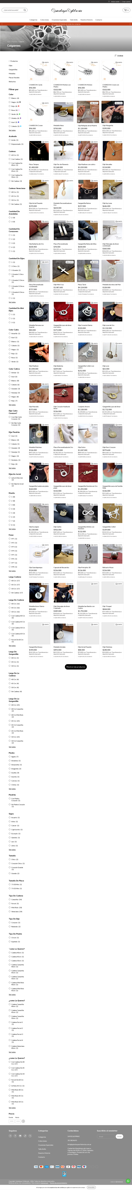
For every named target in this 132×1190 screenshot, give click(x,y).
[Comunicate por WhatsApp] (128, 1181)
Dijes (10, 65)
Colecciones (44, 20)
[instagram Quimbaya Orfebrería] (10, 1135)
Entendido (91, 1187)
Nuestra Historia (87, 20)
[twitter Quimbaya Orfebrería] (30, 1135)
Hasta (17, 1117)
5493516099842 (74, 1136)
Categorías (33, 20)
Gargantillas (13, 69)
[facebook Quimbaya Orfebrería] (15, 1135)
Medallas (12, 73)
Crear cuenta (126, 1)
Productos (14, 41)
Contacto (98, 20)
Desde (11, 1117)
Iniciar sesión (115, 1)
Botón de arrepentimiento (58, 1183)
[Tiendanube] (116, 1182)
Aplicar (23, 1121)
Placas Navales (14, 77)
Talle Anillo (74, 20)
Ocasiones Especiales (59, 20)
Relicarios (12, 81)
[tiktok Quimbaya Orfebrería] (25, 1135)
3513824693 (72, 1140)
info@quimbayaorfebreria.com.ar (79, 1144)
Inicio (8, 41)
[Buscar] (25, 10)
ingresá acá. (44, 1183)
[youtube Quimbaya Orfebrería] (20, 1135)
